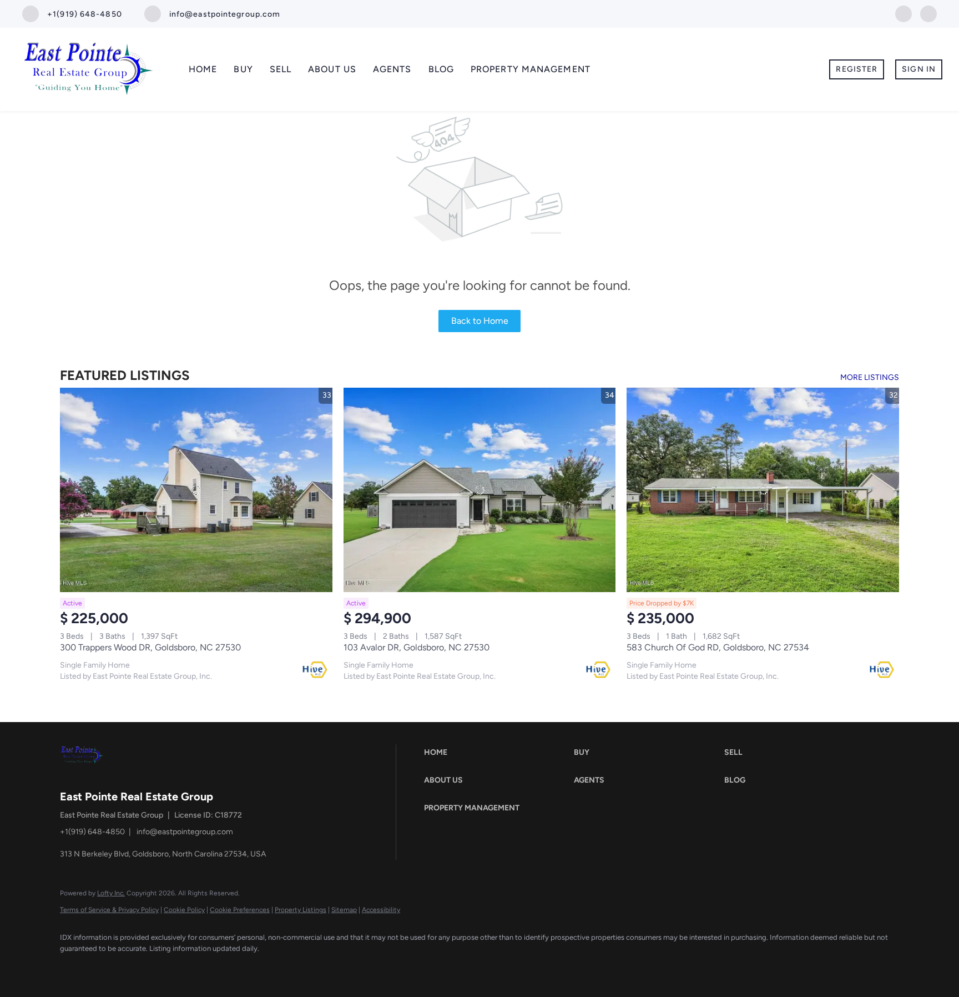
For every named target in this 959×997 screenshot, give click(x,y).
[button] (496, 752)
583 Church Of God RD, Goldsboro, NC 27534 (718, 647)
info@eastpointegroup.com (185, 831)
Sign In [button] (919, 69)
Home (203, 69)
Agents (392, 69)
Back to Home (479, 320)
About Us (332, 69)
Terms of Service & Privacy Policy (109, 910)
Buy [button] (243, 69)
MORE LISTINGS (869, 377)
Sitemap (344, 910)
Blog (441, 69)
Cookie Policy (184, 910)
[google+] (928, 13)
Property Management (530, 69)
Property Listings (300, 910)
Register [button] (856, 69)
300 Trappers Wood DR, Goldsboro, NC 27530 (150, 647)
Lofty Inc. (111, 893)
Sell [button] (280, 69)
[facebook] (903, 13)
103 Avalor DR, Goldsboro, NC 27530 (416, 647)
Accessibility (381, 910)
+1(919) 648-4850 (92, 831)
